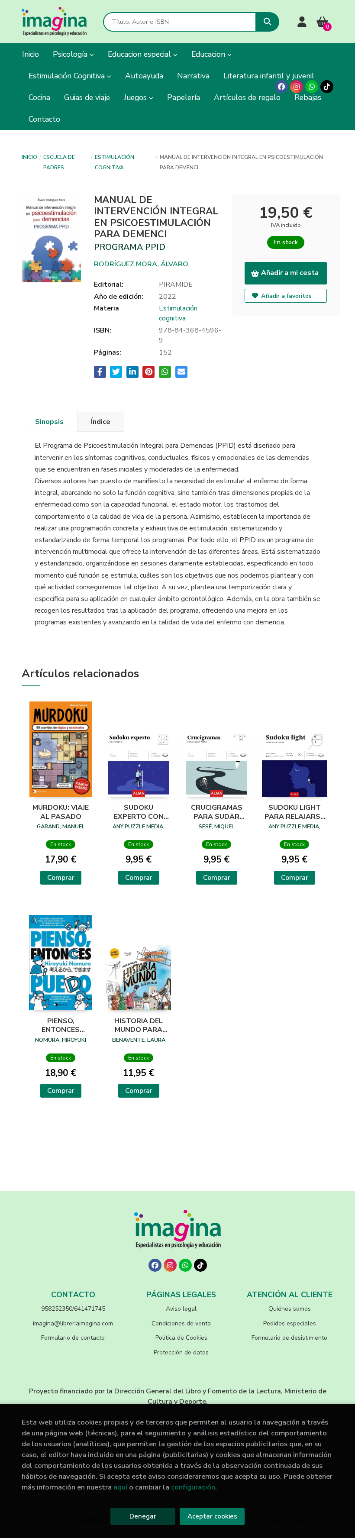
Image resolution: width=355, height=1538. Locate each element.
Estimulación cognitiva (114, 162)
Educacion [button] (209, 54)
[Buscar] (267, 22)
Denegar (142, 1516)
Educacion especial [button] (140, 54)
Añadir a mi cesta (290, 273)
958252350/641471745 (73, 1309)
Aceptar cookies (212, 1516)
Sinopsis (49, 422)
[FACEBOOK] (281, 86)
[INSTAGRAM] (296, 86)
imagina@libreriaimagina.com (73, 1323)
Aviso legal (181, 1309)
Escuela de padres (59, 162)
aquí (120, 1487)
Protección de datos (181, 1352)
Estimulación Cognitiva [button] (68, 76)
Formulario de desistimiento (289, 1338)
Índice (100, 422)
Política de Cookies (181, 1338)
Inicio (29, 157)
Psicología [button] (71, 54)
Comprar (60, 877)
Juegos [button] (136, 97)
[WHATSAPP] (311, 86)
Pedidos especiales (289, 1323)
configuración (193, 1487)
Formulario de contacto (73, 1338)
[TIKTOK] (326, 86)
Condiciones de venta (181, 1323)
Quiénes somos (289, 1309)
